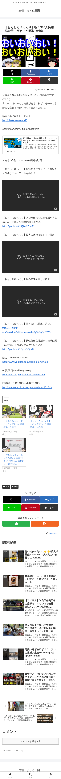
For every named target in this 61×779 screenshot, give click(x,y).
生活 (7, 487)
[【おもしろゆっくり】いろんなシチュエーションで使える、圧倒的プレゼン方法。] (14, 445)
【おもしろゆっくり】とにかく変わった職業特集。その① (14, 424)
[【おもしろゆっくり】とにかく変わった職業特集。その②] (41, 411)
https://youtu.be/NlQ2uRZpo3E (18, 226)
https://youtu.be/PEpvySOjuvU (18, 349)
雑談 (16, 487)
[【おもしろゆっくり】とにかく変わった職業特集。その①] (14, 411)
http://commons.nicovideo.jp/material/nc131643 (27, 387)
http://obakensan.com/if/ (14, 120)
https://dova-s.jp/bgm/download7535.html (23, 374)
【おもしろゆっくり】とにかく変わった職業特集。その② (40, 424)
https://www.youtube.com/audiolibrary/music (25, 362)
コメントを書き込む (30, 741)
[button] (49, 80)
